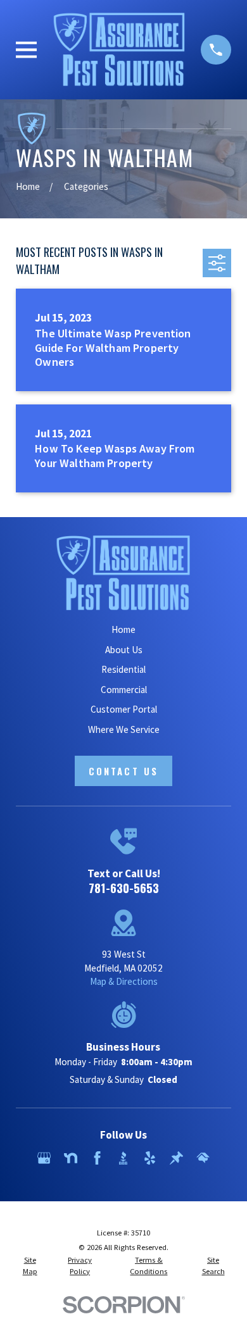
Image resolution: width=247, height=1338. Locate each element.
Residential (123, 669)
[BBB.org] (123, 1158)
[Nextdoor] (70, 1158)
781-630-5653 (124, 887)
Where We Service (124, 729)
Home (123, 629)
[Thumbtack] (176, 1158)
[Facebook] (97, 1158)
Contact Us (123, 771)
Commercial (124, 690)
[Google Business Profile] (44, 1158)
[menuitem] (30, 1265)
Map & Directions (124, 981)
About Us (123, 650)
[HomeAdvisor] (203, 1158)
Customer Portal (124, 709)
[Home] (119, 49)
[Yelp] (149, 1158)
